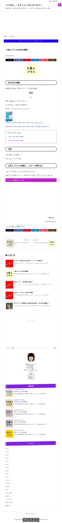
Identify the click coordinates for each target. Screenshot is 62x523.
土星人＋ (8, 474)
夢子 (55, 221)
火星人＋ (14, 36)
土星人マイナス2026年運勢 (20, 412)
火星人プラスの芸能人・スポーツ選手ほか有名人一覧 (19, 171)
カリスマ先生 (9, 499)
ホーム (7, 36)
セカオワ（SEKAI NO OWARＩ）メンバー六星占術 (28, 260)
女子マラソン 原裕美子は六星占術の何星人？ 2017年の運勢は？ (31, 303)
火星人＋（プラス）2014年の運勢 (23, 292)
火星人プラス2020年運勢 (21, 271)
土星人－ (8, 477)
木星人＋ (8, 461)
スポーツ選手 (9, 493)
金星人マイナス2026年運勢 (20, 432)
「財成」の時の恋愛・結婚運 (15, 136)
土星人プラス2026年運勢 (20, 422)
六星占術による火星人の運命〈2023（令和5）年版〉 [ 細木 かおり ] (24, 122)
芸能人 (7, 489)
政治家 (7, 496)
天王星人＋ (8, 480)
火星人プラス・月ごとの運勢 (13, 158)
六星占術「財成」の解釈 (14, 132)
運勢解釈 (8, 505)
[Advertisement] (31, 22)
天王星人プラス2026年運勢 (20, 401)
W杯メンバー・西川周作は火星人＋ (23, 282)
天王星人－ (8, 483)
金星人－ (8, 470)
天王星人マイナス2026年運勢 (21, 391)
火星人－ (8, 451)
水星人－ (8, 458)
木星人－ (8, 464)
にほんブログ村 (31, 375)
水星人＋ (8, 455)
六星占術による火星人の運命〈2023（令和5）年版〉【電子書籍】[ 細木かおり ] (27, 126)
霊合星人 (8, 486)
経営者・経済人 (9, 502)
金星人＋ (8, 467)
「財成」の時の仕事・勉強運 (15, 140)
